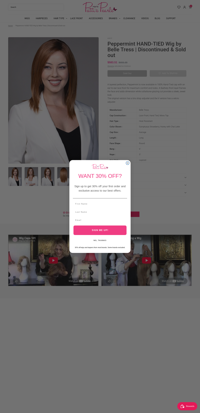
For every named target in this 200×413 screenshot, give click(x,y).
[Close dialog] (127, 163)
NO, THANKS (100, 240)
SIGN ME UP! (100, 230)
